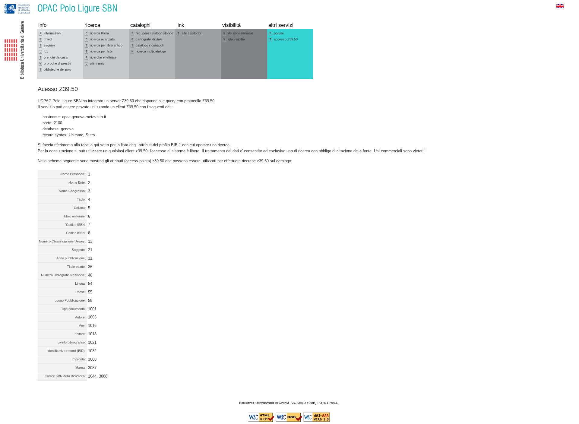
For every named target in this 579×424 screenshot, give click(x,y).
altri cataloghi (189, 33)
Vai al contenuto (32, 3)
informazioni (50, 33)
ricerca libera (97, 33)
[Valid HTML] (261, 420)
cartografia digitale (146, 39)
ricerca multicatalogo (148, 51)
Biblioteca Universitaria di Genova (264, 403)
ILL (44, 51)
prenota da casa (54, 57)
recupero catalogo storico (152, 33)
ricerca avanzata (100, 39)
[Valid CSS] (289, 420)
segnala (47, 45)
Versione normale (238, 33)
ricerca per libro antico (104, 45)
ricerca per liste (99, 51)
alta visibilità (234, 39)
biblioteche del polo (55, 69)
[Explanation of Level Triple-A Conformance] (316, 420)
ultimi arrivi (95, 63)
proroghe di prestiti (55, 63)
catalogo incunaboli (147, 45)
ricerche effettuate (101, 57)
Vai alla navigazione (11, 3)
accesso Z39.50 (284, 39)
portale (277, 33)
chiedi (46, 39)
